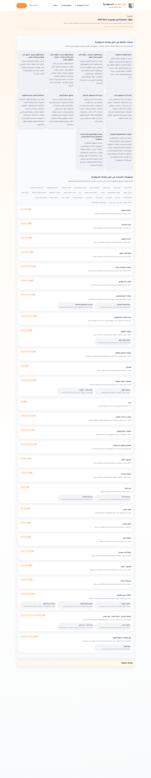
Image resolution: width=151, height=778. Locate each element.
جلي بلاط (117, 197)
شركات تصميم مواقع (114, 192)
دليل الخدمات (117, 187)
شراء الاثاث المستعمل (36, 187)
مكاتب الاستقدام (66, 187)
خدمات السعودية (82, 5)
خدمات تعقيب (106, 187)
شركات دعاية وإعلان (54, 192)
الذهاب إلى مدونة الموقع (110, 27)
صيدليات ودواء (54, 197)
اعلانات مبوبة (128, 187)
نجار (80, 192)
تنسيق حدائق (25, 192)
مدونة (55, 5)
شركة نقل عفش (94, 187)
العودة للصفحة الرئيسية (126, 27)
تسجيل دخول (33, 5)
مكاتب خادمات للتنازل (70, 192)
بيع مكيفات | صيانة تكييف (99, 202)
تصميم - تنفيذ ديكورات (91, 192)
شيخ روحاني (99, 197)
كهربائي (102, 192)
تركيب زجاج (109, 197)
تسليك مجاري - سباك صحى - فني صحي (120, 202)
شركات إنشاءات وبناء (80, 187)
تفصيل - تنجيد (65, 197)
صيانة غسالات (127, 197)
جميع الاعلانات (66, 5)
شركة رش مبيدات (77, 197)
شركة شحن (89, 197)
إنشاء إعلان (21, 5)
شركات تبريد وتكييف (41, 197)
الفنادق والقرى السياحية (39, 192)
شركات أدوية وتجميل (52, 187)
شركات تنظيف (127, 192)
